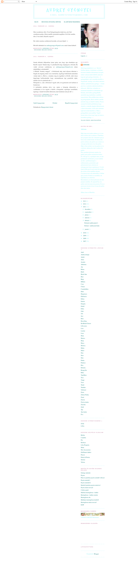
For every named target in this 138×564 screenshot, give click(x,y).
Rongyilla (84, 370)
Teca (82, 377)
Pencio (83, 455)
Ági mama (84, 412)
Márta (82, 348)
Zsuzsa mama (85, 402)
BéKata (83, 282)
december (88, 209)
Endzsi (83, 301)
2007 (84, 241)
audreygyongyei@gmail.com (55, 45)
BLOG (36, 22)
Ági (82, 409)
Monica (83, 346)
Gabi (82, 311)
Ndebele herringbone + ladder (89, 492)
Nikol (82, 350)
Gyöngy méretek (85, 473)
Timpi (82, 380)
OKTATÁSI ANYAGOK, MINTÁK (51, 22)
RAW (82, 505)
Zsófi (82, 407)
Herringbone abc (86, 497)
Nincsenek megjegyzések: (43, 49)
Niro (82, 353)
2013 (84, 201)
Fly (82, 440)
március (87, 218)
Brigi (82, 279)
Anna (82, 259)
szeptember (88, 212)
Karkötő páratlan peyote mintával (90, 485)
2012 (84, 204)
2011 (84, 207)
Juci (82, 316)
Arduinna (83, 264)
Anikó (83, 257)
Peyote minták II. (86, 483)
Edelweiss (84, 296)
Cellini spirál (85, 490)
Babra (82, 269)
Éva (82, 414)
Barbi (82, 272)
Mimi (82, 447)
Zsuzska (83, 404)
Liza (82, 328)
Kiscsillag (84, 321)
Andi (82, 252)
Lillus (82, 426)
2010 (84, 233)
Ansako (83, 262)
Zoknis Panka (85, 395)
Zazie (82, 392)
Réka (82, 373)
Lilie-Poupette (85, 445)
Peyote (83, 475)
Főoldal (55, 103)
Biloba (83, 435)
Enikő (82, 306)
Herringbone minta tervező (88, 502)
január (87, 229)
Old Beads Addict (86, 452)
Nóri (82, 358)
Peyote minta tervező (87, 487)
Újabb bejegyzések (39, 103)
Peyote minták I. (85, 480)
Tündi (82, 385)
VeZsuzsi (83, 390)
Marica (83, 338)
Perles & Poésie (85, 457)
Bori (82, 277)
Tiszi (82, 382)
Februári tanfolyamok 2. (42, 29)
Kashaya (83, 442)
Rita (82, 365)
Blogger (96, 554)
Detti (82, 291)
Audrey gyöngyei (69, 10)
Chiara (83, 287)
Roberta (83, 368)
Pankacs (83, 363)
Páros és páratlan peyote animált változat (93, 478)
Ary (82, 267)
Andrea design (85, 255)
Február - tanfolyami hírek (43, 59)
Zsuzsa (83, 400)
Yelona (83, 462)
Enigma (83, 304)
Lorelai (83, 331)
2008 (84, 238)
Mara (82, 336)
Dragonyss (84, 294)
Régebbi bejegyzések (71, 103)
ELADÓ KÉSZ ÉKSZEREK (72, 22)
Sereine (83, 460)
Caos (82, 284)
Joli (82, 314)
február (87, 220)
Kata (82, 318)
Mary (82, 341)
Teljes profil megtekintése (91, 120)
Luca (82, 333)
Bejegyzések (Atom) (47, 107)
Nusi (82, 355)
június (87, 215)
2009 (84, 236)
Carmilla (83, 438)
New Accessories (86, 450)
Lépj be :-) (84, 56)
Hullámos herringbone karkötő (90, 500)
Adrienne (86, 64)
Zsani (82, 397)
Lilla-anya (84, 326)
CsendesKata (84, 289)
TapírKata (84, 375)
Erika (82, 309)
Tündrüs (83, 387)
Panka (82, 360)
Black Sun (84, 274)
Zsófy (82, 424)
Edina (82, 299)
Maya (82, 343)
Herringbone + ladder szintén (89, 495)
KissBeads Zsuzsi (86, 323)
